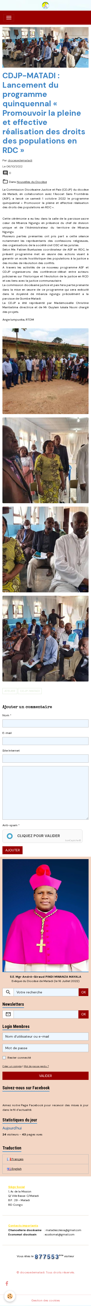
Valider (45, 1076)
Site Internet (11, 751)
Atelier (9, 691)
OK (83, 992)
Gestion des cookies (45, 1300)
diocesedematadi (20, 160)
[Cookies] (9, 1296)
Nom (5, 715)
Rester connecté (19, 1058)
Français (17, 1159)
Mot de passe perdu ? (36, 1066)
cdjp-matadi (30, 691)
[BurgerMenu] (8, 17)
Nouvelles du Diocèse (32, 182)
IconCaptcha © (73, 840)
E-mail (7, 733)
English (16, 1169)
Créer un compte (12, 1066)
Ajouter (12, 850)
